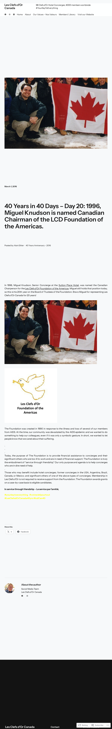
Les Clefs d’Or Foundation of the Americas (47, 288)
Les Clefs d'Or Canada (14, 6)
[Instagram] (10, 14)
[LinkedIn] (14, 14)
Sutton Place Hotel (69, 285)
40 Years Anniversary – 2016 (38, 245)
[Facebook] (5, 14)
